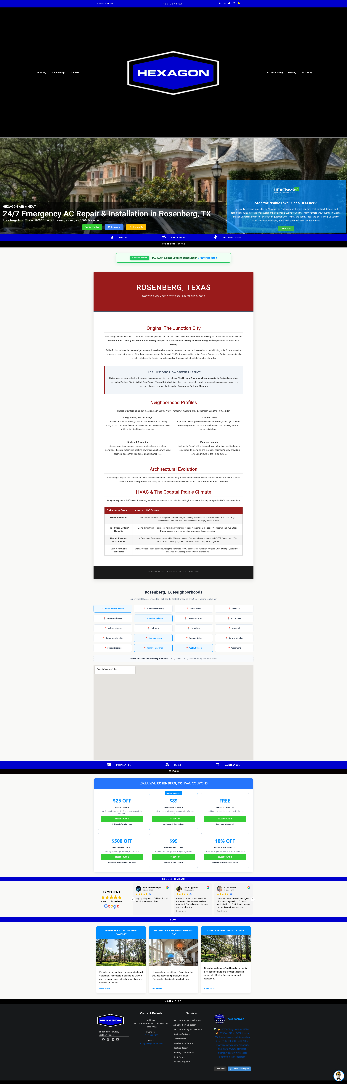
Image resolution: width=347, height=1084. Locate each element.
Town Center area (153, 648)
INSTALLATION (123, 765)
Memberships (59, 72)
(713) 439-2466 (151, 1035)
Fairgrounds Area (112, 618)
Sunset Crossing (112, 648)
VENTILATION (178, 237)
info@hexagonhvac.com (151, 1043)
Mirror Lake (234, 618)
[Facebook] (103, 1039)
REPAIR (177, 765)
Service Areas (105, 4)
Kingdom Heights (153, 618)
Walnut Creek (194, 648)
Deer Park (234, 608)
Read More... (105, 988)
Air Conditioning (274, 72)
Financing (41, 72)
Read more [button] (141, 911)
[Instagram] (108, 1039)
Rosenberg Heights (113, 638)
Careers (75, 72)
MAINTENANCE (232, 765)
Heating (292, 72)
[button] (92, 227)
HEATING (123, 237)
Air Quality (307, 72)
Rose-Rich (234, 628)
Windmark (234, 648)
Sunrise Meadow (234, 638)
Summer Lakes (153, 638)
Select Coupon (122, 819)
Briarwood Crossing (153, 608)
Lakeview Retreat (193, 618)
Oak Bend (153, 628)
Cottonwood (194, 608)
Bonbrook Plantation (113, 608)
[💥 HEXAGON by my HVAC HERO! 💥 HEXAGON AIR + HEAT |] (232, 1046)
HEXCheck (286, 229)
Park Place (193, 628)
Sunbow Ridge (194, 638)
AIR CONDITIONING (232, 237)
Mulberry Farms (112, 628)
